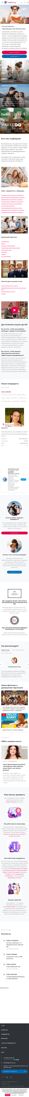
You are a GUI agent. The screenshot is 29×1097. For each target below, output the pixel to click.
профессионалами (11, 802)
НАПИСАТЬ (23, 479)
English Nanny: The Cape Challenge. (12, 730)
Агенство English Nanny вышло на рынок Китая (5, 119)
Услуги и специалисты (8, 1043)
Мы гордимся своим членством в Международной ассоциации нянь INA (14, 602)
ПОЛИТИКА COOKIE (5, 1084)
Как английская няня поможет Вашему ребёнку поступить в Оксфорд (21, 130)
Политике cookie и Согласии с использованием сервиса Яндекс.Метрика (16, 1092)
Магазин (4, 1047)
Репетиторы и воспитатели (11, 281)
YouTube (11, 1077)
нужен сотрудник (14, 52)
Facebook (3, 1077)
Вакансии (4, 1038)
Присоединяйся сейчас (14, 572)
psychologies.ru (12, 761)
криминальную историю (14, 877)
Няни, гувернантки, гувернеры (12, 191)
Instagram (7, 1077)
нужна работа (14, 56)
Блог (2, 1052)
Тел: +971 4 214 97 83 (12, 969)
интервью (8, 874)
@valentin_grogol (10, 906)
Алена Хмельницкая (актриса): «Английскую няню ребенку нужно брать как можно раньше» (14, 767)
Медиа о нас (6, 110)
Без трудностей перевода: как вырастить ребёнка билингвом (19, 119)
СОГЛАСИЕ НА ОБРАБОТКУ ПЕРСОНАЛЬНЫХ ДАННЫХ (13, 1086)
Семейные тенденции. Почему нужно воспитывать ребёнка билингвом (6, 130)
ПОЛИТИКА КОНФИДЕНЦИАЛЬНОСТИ (9, 1081)
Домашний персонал (9, 237)
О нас (3, 1025)
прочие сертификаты (14, 872)
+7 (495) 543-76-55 (8, 1058)
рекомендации (16, 868)
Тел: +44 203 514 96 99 (12, 949)
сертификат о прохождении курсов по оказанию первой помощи (15, 870)
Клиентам (4, 1030)
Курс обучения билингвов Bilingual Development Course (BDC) (14, 628)
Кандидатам (5, 1034)
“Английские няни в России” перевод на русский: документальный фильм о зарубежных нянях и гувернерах (14, 708)
